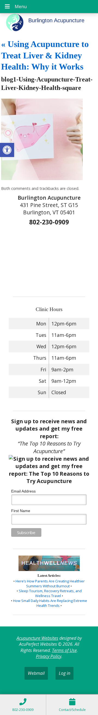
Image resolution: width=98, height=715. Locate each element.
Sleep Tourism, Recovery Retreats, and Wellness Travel (50, 593)
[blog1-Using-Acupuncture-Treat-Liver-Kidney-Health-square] (42, 178)
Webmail (36, 673)
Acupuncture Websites (37, 638)
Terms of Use (64, 650)
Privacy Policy (48, 656)
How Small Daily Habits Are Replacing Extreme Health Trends (50, 603)
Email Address (23, 491)
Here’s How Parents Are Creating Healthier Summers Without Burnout (50, 583)
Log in (64, 673)
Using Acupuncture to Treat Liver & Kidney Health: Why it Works (45, 55)
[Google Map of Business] (49, 259)
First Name (20, 511)
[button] (7, 150)
